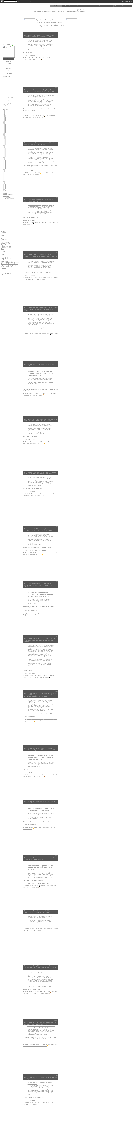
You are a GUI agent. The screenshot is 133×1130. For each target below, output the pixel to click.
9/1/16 (4, 168)
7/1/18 (4, 187)
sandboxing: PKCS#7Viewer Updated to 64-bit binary (8, 79)
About (2, 249)
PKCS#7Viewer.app (6, 246)
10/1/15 (4, 157)
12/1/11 (4, 114)
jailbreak (33, 275)
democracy (31, 330)
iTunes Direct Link (6, 255)
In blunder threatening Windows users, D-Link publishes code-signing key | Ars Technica (39, 425)
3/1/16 (4, 162)
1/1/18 (4, 184)
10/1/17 (4, 181)
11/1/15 (4, 158)
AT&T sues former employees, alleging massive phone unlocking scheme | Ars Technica (39, 478)
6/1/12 (4, 117)
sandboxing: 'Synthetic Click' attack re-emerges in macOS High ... (8, 104)
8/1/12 (4, 119)
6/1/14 (4, 141)
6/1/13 (4, 129)
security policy (32, 170)
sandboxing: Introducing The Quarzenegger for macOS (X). (8, 82)
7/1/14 (4, 142)
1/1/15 (4, 148)
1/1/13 (4, 124)
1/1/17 (4, 172)
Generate (68, 6)
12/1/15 (4, 159)
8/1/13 (4, 131)
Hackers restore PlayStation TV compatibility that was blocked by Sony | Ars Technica (41, 96)
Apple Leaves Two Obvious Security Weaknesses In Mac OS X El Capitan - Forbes (40, 41)
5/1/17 (4, 176)
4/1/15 (4, 151)
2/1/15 (4, 149)
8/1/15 (4, 155)
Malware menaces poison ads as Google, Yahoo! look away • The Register (40, 867)
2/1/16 (4, 161)
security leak (31, 1100)
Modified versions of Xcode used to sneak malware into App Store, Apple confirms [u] (40, 373)
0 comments (38, 59)
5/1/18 (4, 186)
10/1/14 (4, 145)
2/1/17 (4, 173)
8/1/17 (4, 179)
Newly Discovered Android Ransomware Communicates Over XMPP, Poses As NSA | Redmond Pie (41, 974)
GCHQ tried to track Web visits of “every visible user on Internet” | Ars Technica (40, 149)
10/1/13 (4, 133)
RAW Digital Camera (8, 198)
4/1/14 (4, 139)
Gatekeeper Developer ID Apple (9, 265)
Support (3, 241)
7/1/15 (4, 154)
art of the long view (33, 610)
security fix (38, 883)
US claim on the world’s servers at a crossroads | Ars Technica (41, 809)
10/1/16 (4, 169)
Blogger (3, 253)
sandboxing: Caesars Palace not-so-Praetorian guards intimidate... (8, 101)
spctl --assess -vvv (6, 258)
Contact (3, 251)
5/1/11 (4, 111)
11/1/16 (4, 170)
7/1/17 (4, 178)
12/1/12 (4, 123)
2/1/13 (4, 125)
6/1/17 (4, 177)
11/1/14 (4, 146)
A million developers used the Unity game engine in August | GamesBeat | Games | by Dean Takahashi (40, 315)
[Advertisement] (67, 59)
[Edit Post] (41, 59)
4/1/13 (4, 127)
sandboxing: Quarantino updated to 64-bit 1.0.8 (8, 85)
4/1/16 (4, 163)
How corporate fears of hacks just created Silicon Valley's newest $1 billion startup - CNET (41, 757)
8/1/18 (4, 188)
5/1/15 (4, 152)
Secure (79, 6)
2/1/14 (4, 137)
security (30, 989)
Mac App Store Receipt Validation (10, 262)
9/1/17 (4, 180)
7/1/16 (4, 166)
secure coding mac (33, 550)
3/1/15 (4, 150)
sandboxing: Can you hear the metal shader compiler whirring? (8, 92)
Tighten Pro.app (5, 245)
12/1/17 (4, 183)
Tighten (56, 6)
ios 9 (29, 275)
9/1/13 (4, 132)
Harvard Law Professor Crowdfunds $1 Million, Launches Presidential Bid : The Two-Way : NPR (39, 1028)
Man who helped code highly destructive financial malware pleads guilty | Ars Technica (40, 917)
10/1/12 (4, 121)
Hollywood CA (4, 257)
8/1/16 (4, 167)
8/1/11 (4, 112)
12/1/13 (4, 135)
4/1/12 (4, 115)
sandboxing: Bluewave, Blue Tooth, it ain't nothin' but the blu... (8, 87)
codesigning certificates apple (7, 196)
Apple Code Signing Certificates (9, 264)
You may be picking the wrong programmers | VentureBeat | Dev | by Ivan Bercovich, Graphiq (40, 594)
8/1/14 (4, 143)
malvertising (31, 883)
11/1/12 (4, 122)
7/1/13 (4, 130)
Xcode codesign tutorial (7, 266)
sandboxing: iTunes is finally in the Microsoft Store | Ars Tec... (9, 98)
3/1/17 (4, 174)
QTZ (114, 6)
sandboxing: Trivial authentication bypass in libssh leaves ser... (8, 95)
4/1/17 (4, 175)
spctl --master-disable (6, 261)
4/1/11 (4, 110)
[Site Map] (4, 268)
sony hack (30, 772)
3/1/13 (4, 126)
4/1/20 (4, 190)
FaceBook (3, 254)
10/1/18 (4, 189)
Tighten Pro (39, 22)
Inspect (91, 6)
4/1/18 (4, 185)
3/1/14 (4, 138)
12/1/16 (4, 171)
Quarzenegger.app (6, 247)
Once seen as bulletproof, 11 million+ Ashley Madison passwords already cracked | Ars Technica (41, 646)
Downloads (126, 6)
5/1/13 (4, 128)
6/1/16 (4, 165)
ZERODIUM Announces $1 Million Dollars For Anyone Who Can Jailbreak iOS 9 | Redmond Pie (41, 262)
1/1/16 (4, 160)
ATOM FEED (7, 44)
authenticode (31, 439)
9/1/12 (4, 120)
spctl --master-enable (6, 260)
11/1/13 (4, 134)
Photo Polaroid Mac (8, 194)
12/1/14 (4, 147)
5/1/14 (4, 140)
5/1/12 (4, 116)
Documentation (5, 242)
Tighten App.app (5, 243)
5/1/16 (4, 164)
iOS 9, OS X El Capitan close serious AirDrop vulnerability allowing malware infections (38, 535)
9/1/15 (4, 156)
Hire (2, 250)
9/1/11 (4, 113)
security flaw (31, 55)
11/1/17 (4, 182)
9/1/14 (4, 144)
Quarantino (102, 6)
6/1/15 (4, 153)
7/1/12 (4, 118)
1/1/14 (4, 136)
